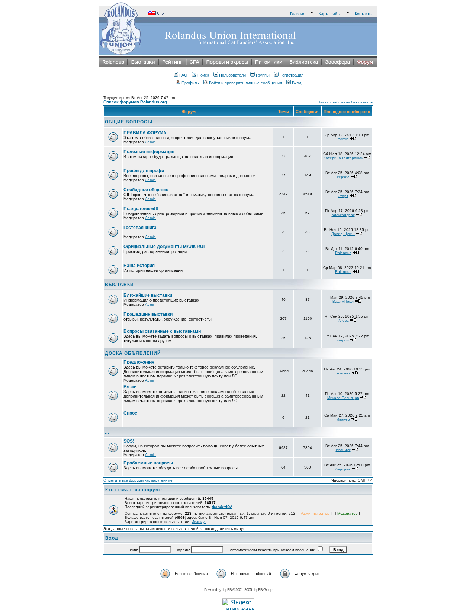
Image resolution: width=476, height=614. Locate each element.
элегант (343, 373)
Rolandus (343, 253)
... (107, 432)
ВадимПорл (343, 301)
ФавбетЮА (222, 507)
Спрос (130, 413)
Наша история (139, 265)
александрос (343, 215)
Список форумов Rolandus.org (135, 102)
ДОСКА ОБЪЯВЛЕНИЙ (133, 353)
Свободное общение (145, 189)
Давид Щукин (343, 234)
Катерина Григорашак (343, 158)
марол (343, 340)
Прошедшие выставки (148, 314)
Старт (343, 196)
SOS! (128, 441)
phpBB (227, 590)
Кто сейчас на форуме (133, 489)
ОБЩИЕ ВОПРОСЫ (128, 122)
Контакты (363, 14)
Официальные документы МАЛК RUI (164, 246)
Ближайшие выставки (147, 295)
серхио (343, 177)
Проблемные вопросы (148, 463)
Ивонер (343, 419)
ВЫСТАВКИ (119, 284)
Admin (150, 142)
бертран (343, 469)
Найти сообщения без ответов (345, 102)
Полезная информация (148, 151)
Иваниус (343, 450)
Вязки (129, 386)
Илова (343, 320)
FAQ (183, 75)
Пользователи (232, 75)
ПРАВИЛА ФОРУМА (145, 132)
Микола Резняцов (343, 398)
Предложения (138, 362)
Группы (263, 75)
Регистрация (291, 75)
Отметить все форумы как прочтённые (138, 480)
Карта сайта (330, 14)
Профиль (190, 83)
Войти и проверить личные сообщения (245, 83)
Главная (297, 14)
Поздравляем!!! (140, 208)
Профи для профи (143, 170)
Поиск (203, 75)
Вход (296, 83)
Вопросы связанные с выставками (162, 331)
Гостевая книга (140, 227)
